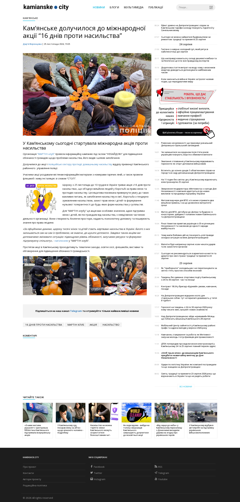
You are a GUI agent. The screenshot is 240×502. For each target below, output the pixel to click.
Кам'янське (30, 18)
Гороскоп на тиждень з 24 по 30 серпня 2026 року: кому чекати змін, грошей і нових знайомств (187, 308)
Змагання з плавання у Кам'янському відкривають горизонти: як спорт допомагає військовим (187, 162)
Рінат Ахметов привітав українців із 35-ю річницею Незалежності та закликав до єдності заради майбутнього (187, 226)
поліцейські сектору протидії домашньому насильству (80, 164)
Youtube (163, 479)
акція (93, 324)
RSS (160, 466)
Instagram (99, 479)
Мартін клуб (75, 324)
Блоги (114, 7)
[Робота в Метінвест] (186, 112)
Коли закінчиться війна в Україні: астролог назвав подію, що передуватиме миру (187, 80)
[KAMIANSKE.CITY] (46, 7)
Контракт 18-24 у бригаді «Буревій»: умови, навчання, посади (189, 287)
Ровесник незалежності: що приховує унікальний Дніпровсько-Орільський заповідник (186, 144)
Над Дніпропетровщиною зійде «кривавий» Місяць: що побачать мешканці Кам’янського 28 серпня (188, 317)
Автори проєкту (32, 479)
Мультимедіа (134, 7)
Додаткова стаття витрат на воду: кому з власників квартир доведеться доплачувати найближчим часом (188, 70)
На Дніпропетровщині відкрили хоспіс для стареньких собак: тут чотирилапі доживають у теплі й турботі (189, 298)
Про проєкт (29, 466)
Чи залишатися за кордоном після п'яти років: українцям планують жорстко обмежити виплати (186, 153)
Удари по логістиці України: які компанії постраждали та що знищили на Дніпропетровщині (188, 365)
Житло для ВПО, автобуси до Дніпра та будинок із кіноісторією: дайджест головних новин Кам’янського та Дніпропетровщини (188, 214)
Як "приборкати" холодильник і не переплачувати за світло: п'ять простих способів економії (189, 269)
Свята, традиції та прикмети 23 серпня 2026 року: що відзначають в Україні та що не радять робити (188, 374)
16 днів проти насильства (43, 324)
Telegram (76, 311)
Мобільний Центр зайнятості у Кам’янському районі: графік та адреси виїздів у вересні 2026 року (188, 326)
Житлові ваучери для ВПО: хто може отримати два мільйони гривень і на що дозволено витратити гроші (187, 202)
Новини (99, 7)
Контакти (28, 473)
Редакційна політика (35, 485)
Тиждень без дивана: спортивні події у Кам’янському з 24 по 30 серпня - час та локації (188, 278)
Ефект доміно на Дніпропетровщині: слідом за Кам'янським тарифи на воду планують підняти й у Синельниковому (187, 28)
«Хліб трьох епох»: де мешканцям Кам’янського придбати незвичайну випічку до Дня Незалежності (187, 355)
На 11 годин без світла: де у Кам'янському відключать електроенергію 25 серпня (189, 180)
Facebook (99, 466)
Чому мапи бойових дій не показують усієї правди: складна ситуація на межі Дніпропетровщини (187, 236)
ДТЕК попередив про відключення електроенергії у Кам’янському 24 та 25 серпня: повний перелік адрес (188, 345)
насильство (111, 324)
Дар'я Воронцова (32, 43)
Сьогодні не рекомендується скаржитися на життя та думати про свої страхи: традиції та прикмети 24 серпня (188, 256)
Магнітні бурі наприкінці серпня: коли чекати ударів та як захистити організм (188, 245)
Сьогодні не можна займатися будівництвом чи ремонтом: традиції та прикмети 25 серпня (186, 38)
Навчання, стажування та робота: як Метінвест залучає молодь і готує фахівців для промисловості (187, 335)
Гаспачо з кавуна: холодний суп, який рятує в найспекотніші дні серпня (184, 50)
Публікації (155, 7)
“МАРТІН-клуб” (46, 154)
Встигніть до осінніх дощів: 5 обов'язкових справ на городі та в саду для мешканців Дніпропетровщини (188, 171)
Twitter (98, 473)
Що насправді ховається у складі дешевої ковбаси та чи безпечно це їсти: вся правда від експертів (189, 59)
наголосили (62, 240)
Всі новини (186, 386)
